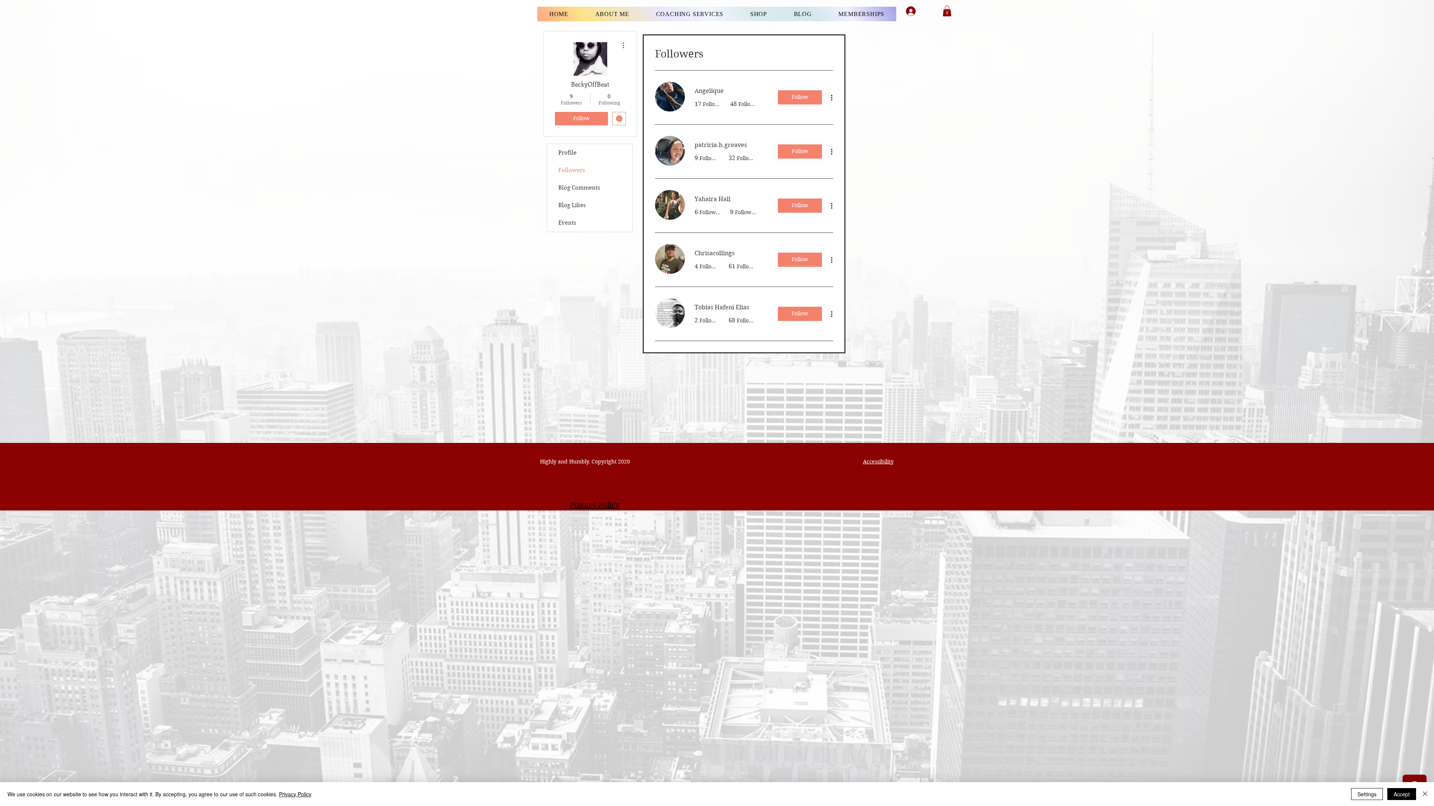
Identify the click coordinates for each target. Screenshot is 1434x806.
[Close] (1425, 794)
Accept (1402, 794)
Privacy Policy (295, 794)
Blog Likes (572, 205)
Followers (571, 170)
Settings (1366, 794)
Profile (567, 152)
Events (567, 222)
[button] (947, 11)
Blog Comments (579, 187)
